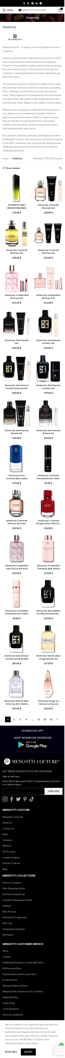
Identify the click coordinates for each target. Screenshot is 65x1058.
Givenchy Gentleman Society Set (46, 342)
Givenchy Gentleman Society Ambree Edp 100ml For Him (16, 650)
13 (49, 708)
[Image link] (31, 733)
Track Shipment (10, 997)
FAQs (5, 939)
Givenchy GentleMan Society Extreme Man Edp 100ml (46, 606)
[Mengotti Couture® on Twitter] (19, 789)
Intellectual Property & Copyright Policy (23, 950)
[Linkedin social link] (36, 3)
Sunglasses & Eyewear (13, 917)
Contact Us (8, 816)
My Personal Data (11, 956)
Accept (28, 1051)
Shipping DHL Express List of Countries (22, 979)
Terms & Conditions (12, 1003)
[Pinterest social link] (31, 3)
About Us (7, 811)
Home (5, 162)
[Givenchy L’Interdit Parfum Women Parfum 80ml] (16, 498)
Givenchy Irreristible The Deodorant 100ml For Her (16, 605)
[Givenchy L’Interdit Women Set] (46, 191)
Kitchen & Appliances (13, 882)
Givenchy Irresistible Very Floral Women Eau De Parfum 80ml (16, 561)
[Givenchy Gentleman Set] (16, 322)
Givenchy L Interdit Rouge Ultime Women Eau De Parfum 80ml (46, 519)
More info (11, 1051)
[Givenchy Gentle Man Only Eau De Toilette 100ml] (16, 673)
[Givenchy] (15, 38)
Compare (7, 828)
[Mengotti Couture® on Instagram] (5, 789)
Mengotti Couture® (12, 805)
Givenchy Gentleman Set (16, 340)
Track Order (8, 991)
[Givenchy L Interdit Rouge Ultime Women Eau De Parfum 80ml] (46, 498)
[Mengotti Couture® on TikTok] (32, 789)
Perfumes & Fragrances (14, 905)
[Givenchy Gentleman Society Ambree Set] (16, 366)
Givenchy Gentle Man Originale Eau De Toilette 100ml (46, 648)
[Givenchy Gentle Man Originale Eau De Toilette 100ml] (46, 629)
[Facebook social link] (23, 3)
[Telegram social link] (40, 3)
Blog (4, 857)
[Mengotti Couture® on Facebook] (12, 789)
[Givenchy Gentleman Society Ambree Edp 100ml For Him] (16, 629)
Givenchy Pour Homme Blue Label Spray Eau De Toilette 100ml (16, 475)
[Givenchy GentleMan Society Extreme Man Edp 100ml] (46, 585)
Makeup (6, 894)
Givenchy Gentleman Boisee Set (16, 429)
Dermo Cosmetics (11, 871)
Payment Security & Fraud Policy (19, 962)
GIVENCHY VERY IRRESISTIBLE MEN (16, 209)
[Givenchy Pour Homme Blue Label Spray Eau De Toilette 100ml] (16, 454)
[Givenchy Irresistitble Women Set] (16, 279)
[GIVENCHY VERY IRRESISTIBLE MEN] (16, 191)
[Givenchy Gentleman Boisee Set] (16, 410)
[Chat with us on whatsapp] (59, 1044)
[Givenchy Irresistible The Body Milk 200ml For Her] (46, 542)
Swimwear (7, 923)
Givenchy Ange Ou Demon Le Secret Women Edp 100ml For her (46, 694)
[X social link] (27, 3)
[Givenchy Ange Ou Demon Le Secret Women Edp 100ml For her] (46, 673)
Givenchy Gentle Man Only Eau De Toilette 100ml (16, 692)
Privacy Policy (9, 968)
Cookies (6, 945)
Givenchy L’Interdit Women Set (46, 209)
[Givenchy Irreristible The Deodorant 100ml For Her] (16, 585)
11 (37, 708)
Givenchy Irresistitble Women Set (16, 298)
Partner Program (11, 851)
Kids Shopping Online (13, 877)
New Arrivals (9, 900)
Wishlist (6, 834)
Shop (5, 822)
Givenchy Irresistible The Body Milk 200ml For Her (46, 561)
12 (43, 708)
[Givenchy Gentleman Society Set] (46, 322)
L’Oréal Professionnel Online (17, 888)
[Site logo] (32, 9)
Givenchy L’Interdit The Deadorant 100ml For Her (46, 473)
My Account (8, 840)
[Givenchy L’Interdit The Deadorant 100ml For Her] (46, 454)
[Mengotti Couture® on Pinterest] (25, 789)
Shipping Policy (10, 985)
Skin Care (7, 911)
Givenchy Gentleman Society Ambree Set (16, 385)
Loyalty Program (11, 845)
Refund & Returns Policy (15, 974)
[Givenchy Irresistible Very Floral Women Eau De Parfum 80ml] (16, 542)
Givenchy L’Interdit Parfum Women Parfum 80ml (16, 517)
